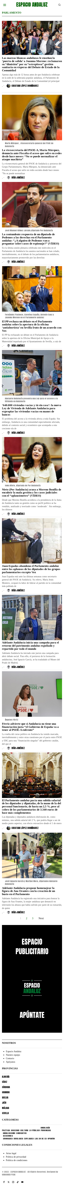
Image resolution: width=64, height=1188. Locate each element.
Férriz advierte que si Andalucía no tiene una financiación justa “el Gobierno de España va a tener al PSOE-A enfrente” (30, 726)
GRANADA (6, 1092)
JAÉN (4, 1102)
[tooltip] (4, 1182)
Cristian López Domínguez (25, 86)
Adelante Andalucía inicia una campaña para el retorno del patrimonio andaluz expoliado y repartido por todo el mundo (30, 645)
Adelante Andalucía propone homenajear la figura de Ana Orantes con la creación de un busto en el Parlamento (28, 891)
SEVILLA (5, 1113)
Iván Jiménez (18, 177)
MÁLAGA (5, 1108)
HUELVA (5, 1097)
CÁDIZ (4, 1081)
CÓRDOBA (6, 1087)
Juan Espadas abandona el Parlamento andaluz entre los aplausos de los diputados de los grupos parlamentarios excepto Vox (31, 569)
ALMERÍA (5, 1076)
